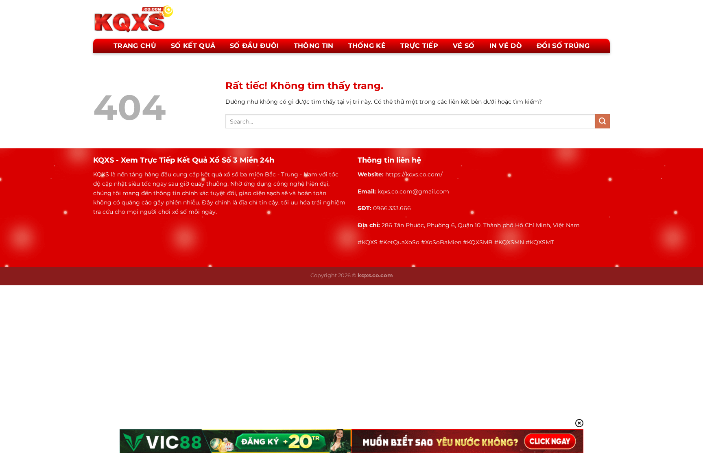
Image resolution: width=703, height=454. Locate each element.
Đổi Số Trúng (563, 46)
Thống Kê (367, 46)
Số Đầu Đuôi (254, 46)
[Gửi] (602, 121)
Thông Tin (314, 46)
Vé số (464, 46)
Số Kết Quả (193, 46)
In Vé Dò (505, 46)
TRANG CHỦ (135, 46)
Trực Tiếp (419, 46)
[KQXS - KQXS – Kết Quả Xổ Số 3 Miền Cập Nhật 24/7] (134, 18)
